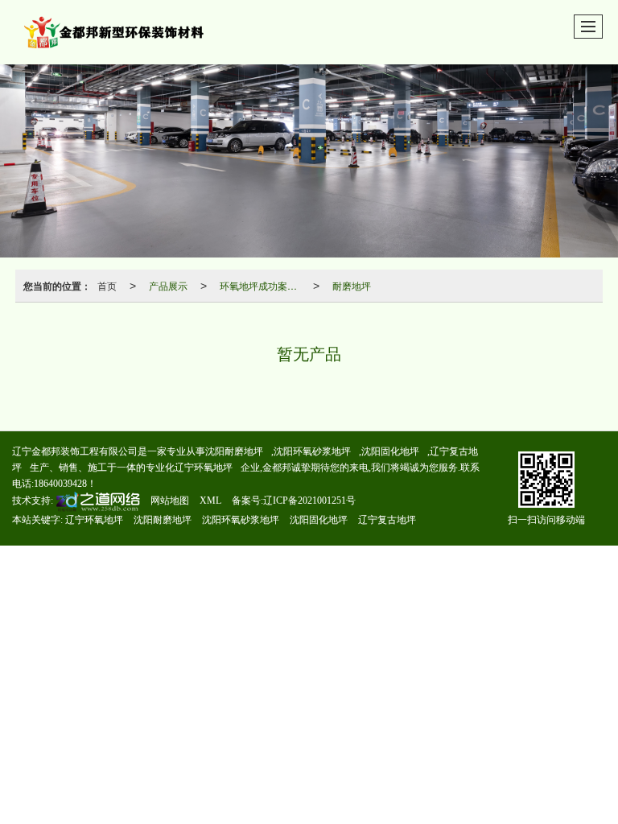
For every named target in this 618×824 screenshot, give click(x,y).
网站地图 (169, 500)
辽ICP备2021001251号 (309, 500)
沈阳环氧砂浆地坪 (312, 451)
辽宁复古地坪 (387, 519)
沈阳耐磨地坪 (234, 451)
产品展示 (168, 285)
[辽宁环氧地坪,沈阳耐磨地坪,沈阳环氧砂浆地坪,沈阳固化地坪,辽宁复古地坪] (309, 161)
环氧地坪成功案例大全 (263, 285)
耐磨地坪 (351, 285)
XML (210, 500)
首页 (107, 285)
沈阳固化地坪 (390, 451)
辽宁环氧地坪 (204, 467)
